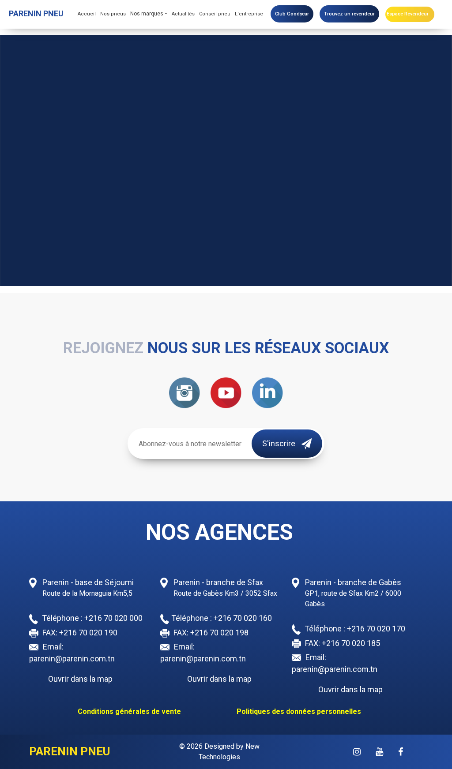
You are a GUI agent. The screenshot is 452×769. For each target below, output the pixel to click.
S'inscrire (279, 443)
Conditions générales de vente (129, 711)
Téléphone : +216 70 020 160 (221, 618)
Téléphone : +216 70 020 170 (354, 628)
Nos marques (146, 14)
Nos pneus (113, 14)
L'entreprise (249, 14)
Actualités (183, 14)
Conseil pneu (214, 14)
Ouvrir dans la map (80, 678)
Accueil (87, 14)
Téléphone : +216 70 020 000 (91, 618)
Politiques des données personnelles (299, 711)
